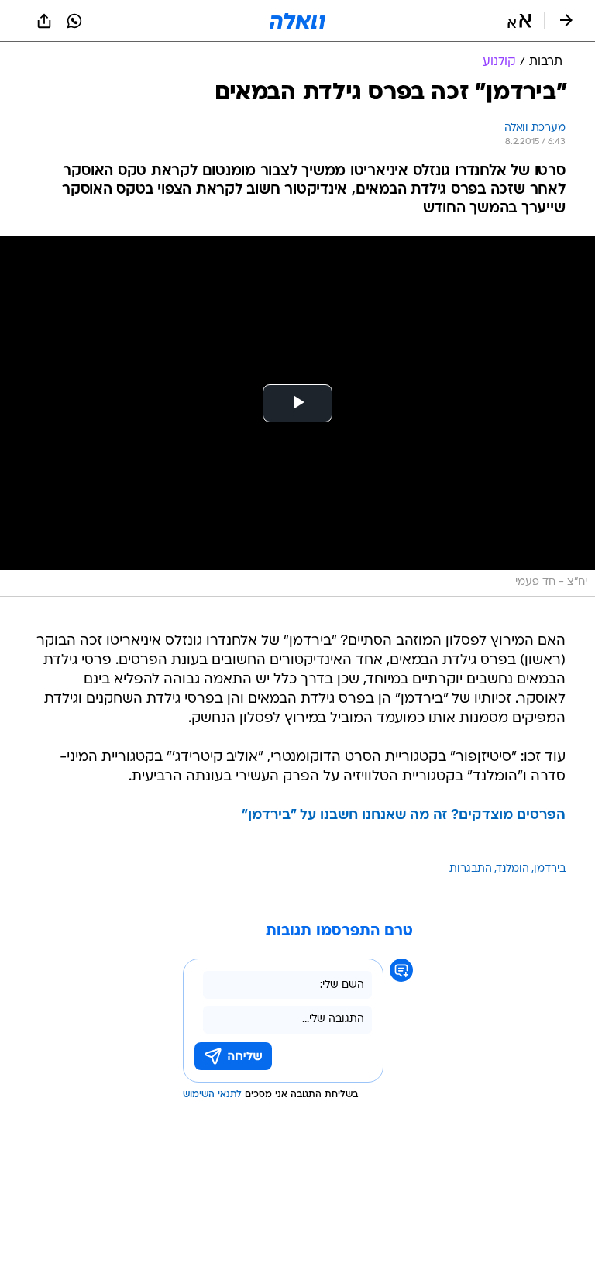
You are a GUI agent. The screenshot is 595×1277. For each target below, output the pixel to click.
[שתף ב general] (44, 20)
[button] (519, 21)
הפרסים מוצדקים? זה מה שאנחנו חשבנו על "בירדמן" (404, 815)
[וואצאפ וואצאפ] (74, 21)
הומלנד (513, 869)
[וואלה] (297, 21)
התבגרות (470, 869)
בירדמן (550, 869)
